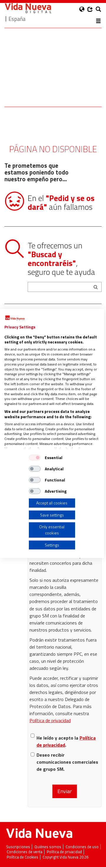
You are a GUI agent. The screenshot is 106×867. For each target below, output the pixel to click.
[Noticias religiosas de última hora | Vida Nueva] (28, 8)
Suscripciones (18, 846)
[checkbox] (35, 458)
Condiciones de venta (24, 851)
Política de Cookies (22, 857)
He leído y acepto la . (66, 741)
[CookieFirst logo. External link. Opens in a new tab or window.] (14, 318)
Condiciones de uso (82, 846)
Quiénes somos (47, 846)
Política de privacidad (50, 720)
